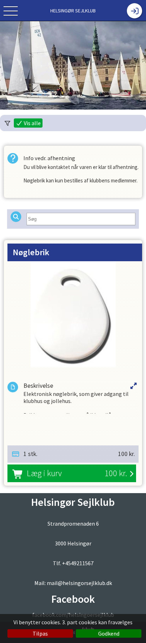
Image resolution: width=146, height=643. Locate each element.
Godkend (108, 633)
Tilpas (40, 633)
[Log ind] (134, 10)
